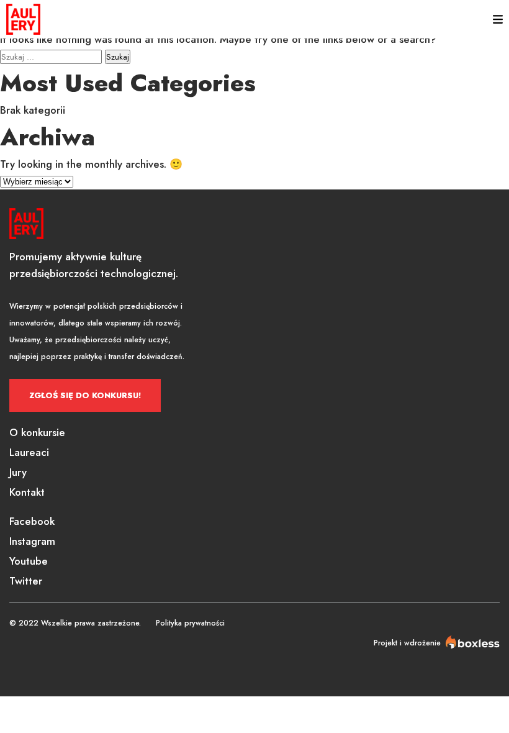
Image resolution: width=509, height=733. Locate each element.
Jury (18, 472)
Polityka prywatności (190, 623)
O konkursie (37, 432)
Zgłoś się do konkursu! (85, 395)
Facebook (32, 521)
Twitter (25, 580)
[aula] (23, 19)
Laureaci (29, 452)
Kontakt (27, 492)
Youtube (28, 560)
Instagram (32, 541)
